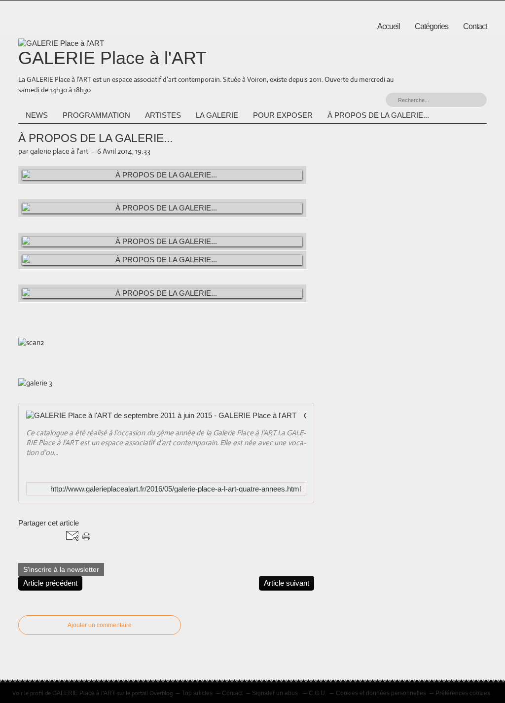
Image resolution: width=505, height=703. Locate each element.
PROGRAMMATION (96, 115)
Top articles (197, 693)
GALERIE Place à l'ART (112, 58)
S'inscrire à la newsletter (61, 569)
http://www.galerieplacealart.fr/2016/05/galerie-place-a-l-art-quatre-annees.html (175, 488)
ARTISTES (163, 115)
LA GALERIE (217, 115)
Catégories (431, 26)
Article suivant (286, 583)
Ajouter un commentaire (100, 625)
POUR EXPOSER (283, 115)
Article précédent (50, 583)
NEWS (37, 115)
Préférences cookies (462, 693)
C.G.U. (317, 693)
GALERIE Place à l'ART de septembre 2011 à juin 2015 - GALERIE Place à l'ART (305, 416)
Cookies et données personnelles (381, 693)
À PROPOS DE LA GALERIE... (378, 115)
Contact (475, 26)
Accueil (388, 26)
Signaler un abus (275, 693)
